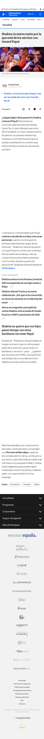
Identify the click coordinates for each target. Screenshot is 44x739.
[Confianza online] (22, 729)
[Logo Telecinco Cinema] (22, 634)
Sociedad (31, 19)
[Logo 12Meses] (22, 642)
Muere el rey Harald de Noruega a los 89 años (20, 9)
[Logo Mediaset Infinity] (22, 548)
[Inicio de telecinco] (3, 14)
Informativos (14, 484)
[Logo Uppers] (22, 625)
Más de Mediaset (11, 524)
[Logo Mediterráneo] (22, 668)
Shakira (37, 484)
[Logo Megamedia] (23, 718)
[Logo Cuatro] (22, 565)
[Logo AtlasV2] (22, 651)
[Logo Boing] (22, 600)
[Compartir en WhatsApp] (24, 109)
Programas (8, 504)
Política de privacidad (22, 687)
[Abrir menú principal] (40, 14)
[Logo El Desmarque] (22, 582)
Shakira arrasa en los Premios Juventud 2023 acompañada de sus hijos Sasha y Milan (22, 283)
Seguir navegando (11, 518)
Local (22, 19)
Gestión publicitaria (22, 697)
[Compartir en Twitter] (29, 109)
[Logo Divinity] (22, 574)
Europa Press (13, 84)
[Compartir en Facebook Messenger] (35, 109)
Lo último (5, 19)
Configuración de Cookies (22, 690)
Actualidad (8, 498)
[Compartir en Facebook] (40, 109)
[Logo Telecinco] (22, 557)
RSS (22, 700)
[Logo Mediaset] (22, 537)
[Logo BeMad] (22, 617)
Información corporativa (22, 684)
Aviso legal (22, 680)
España (15, 19)
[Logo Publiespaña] (22, 660)
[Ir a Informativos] (14, 14)
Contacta (22, 704)
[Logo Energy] (22, 608)
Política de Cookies (22, 694)
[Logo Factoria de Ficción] (22, 591)
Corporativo (8, 511)
